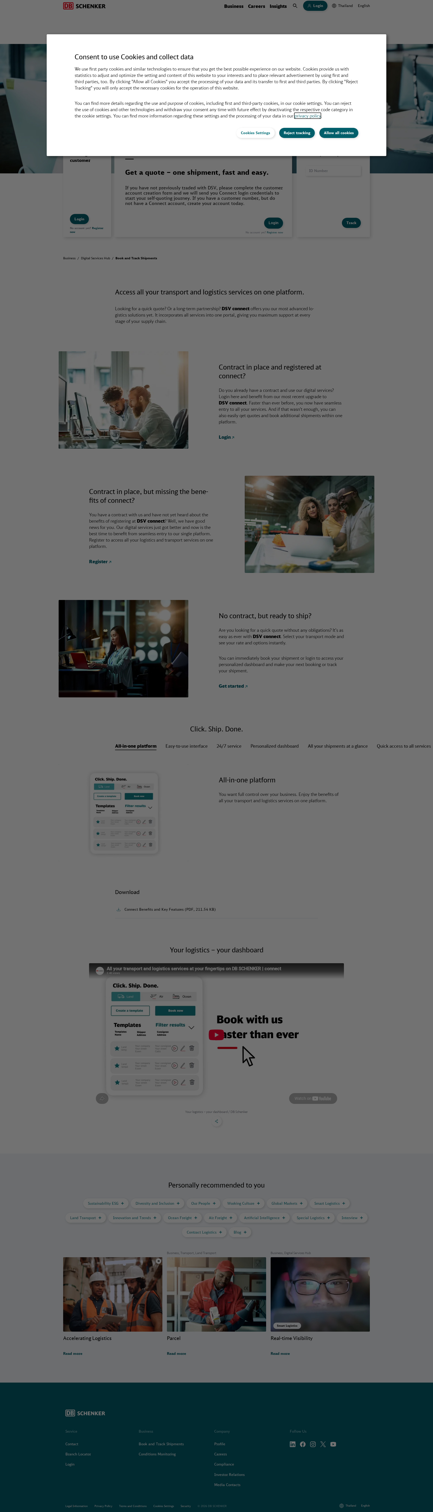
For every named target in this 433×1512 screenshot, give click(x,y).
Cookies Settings (255, 133)
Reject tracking (297, 133)
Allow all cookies (339, 133)
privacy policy (308, 115)
